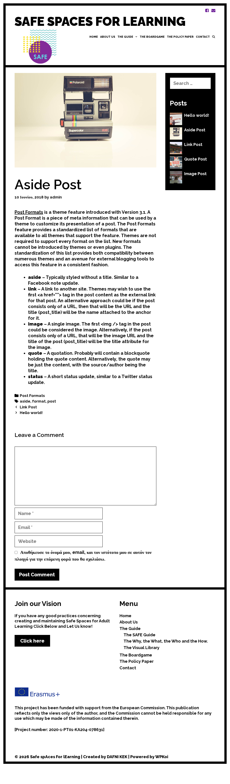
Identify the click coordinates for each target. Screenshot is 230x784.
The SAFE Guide (139, 634)
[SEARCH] (214, 37)
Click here (32, 641)
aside (25, 401)
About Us (107, 36)
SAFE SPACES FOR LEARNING (100, 21)
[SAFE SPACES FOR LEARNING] (42, 46)
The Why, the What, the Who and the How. (166, 641)
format (39, 401)
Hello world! (31, 412)
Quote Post (195, 159)
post (51, 401)
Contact (203, 36)
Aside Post (194, 130)
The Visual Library (141, 647)
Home (93, 36)
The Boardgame (152, 36)
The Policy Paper (180, 36)
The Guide (125, 36)
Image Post (195, 173)
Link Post (28, 407)
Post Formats (29, 212)
